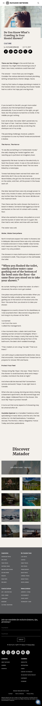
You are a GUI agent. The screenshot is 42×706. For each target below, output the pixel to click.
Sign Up (35, 361)
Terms (24, 366)
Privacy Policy (33, 366)
